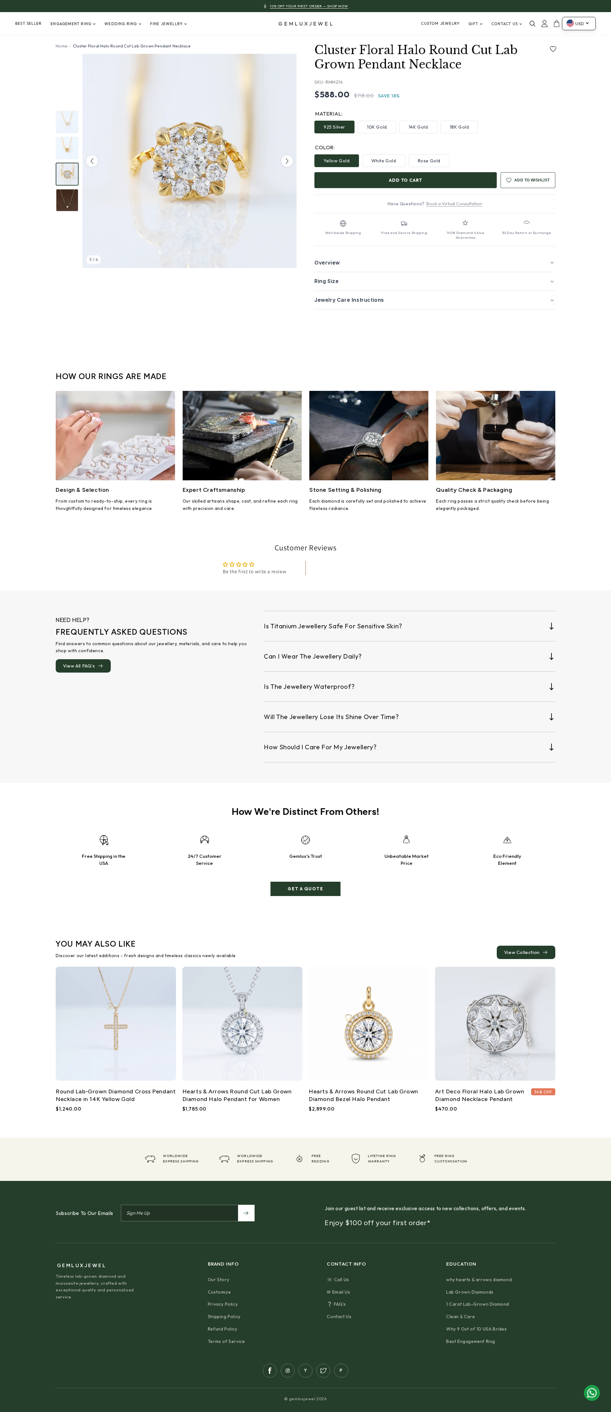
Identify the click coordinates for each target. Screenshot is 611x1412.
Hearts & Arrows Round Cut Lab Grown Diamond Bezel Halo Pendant (363, 1095)
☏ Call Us (338, 1279)
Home (61, 45)
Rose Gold (429, 161)
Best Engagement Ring (470, 1341)
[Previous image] (92, 161)
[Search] (532, 23)
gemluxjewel (306, 23)
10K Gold (377, 127)
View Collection (522, 952)
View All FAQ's (79, 666)
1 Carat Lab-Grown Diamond (477, 1304)
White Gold (383, 161)
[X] (323, 1371)
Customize (219, 1292)
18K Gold (459, 127)
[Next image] (287, 161)
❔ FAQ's (336, 1304)
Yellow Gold (337, 161)
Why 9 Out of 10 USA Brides (476, 1329)
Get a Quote (305, 888)
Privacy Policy (223, 1304)
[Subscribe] (246, 1213)
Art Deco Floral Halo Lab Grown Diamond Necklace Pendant (479, 1095)
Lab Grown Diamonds (470, 1292)
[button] (434, 263)
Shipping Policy (224, 1316)
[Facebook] (270, 1371)
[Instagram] (288, 1371)
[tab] (67, 121)
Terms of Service (226, 1341)
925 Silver (334, 127)
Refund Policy (222, 1329)
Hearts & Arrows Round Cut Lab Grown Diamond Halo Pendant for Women (237, 1095)
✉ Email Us (338, 1292)
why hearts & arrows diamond (479, 1279)
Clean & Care (460, 1316)
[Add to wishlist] (551, 49)
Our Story (218, 1279)
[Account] (544, 23)
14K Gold (418, 127)
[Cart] (556, 23)
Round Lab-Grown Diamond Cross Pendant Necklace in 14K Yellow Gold (116, 1095)
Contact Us (339, 1316)
